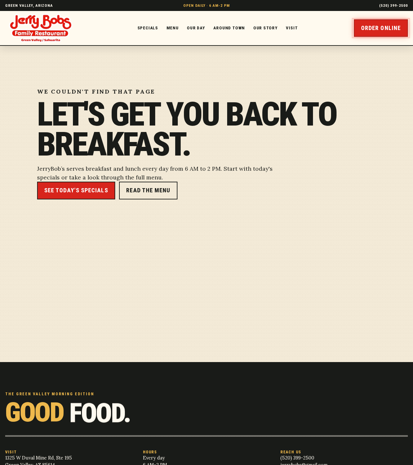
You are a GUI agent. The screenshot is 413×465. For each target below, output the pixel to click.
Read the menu (148, 190)
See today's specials (76, 190)
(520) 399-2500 (393, 5)
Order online (381, 28)
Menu (172, 27)
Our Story (265, 27)
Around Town (229, 27)
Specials (147, 27)
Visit (291, 27)
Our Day (196, 27)
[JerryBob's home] (43, 28)
